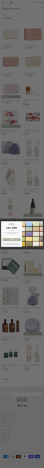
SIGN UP (11, 239)
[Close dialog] (41, 223)
